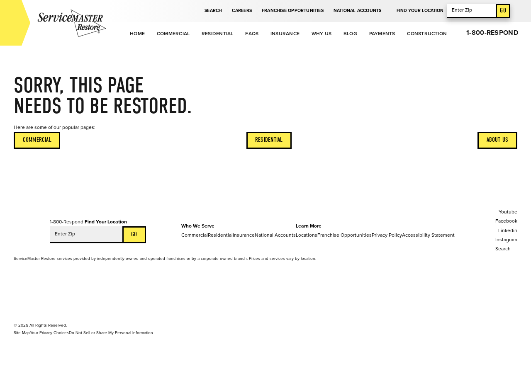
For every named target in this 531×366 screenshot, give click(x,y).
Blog (350, 33)
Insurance (285, 33)
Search (213, 10)
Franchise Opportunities (293, 10)
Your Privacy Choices (49, 332)
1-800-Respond (492, 33)
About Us (498, 139)
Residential (218, 33)
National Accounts (358, 10)
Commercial (173, 33)
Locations (306, 235)
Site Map (22, 332)
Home (137, 33)
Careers (242, 10)
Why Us (321, 33)
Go (503, 10)
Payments (382, 33)
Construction (427, 33)
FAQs (251, 33)
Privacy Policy (387, 235)
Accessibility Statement (428, 235)
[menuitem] (137, 34)
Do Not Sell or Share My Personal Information (111, 332)
